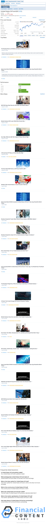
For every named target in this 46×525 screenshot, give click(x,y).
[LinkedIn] (24, 519)
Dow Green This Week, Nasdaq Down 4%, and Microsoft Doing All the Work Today (20, 332)
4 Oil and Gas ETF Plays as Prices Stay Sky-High (12, 152)
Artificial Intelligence (12, 172)
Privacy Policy (26, 515)
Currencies (13, 3)
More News (42, 37)
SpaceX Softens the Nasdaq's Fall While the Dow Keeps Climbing (16, 414)
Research (34, 17)
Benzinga (3, 78)
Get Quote (5, 7)
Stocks (6, 1)
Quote (8, 17)
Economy (16, 172)
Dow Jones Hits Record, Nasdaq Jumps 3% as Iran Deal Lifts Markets (17, 430)
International (18, 3)
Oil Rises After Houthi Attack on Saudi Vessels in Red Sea (14, 184)
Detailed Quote (41, 19)
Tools (22, 1)
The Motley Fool (4, 172)
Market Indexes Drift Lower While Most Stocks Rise (13, 121)
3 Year (41, 35)
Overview (2, 3)
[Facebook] (21, 519)
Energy (11, 156)
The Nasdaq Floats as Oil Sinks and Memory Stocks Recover (15, 48)
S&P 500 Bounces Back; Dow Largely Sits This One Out (14, 399)
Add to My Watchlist (22, 15)
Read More (42, 93)
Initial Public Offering (17, 385)
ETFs (9, 156)
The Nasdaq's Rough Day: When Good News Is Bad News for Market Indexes (19, 283)
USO (20, 11)
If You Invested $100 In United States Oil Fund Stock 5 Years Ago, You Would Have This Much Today (22, 267)
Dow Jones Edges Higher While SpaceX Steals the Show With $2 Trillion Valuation (20, 446)
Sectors (18, 1)
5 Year (44, 35)
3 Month (33, 35)
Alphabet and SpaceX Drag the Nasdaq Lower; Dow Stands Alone (16, 381)
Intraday (21, 35)
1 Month (29, 35)
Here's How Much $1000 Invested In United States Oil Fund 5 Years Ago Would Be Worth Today (21, 70)
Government (14, 156)
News (21, 17)
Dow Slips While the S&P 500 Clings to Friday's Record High (15, 137)
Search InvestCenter (13, 5)
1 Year (37, 35)
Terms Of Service (34, 515)
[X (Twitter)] (19, 519)
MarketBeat (3, 156)
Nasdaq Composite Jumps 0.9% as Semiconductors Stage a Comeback (18, 234)
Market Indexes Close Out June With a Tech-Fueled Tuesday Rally (16, 317)
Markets (2, 1)
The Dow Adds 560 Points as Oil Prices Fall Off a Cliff (14, 168)
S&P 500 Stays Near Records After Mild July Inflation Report (15, 105)
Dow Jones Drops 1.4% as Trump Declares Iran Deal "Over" (15, 250)
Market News (8, 3)
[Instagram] (27, 519)
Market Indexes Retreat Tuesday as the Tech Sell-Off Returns (15, 462)
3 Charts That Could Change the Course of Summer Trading (15, 301)
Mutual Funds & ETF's (12, 1)
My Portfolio (21, 8)
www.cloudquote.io (31, 513)
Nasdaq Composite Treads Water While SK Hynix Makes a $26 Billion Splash (19, 219)
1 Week (25, 35)
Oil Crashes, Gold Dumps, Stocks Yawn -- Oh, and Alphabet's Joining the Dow (19, 348)
